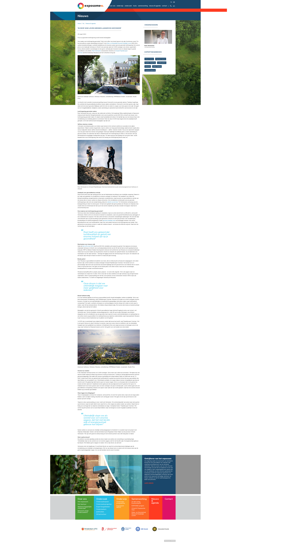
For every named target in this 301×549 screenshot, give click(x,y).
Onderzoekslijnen (102, 501)
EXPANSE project (138, 506)
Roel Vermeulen (96, 51)
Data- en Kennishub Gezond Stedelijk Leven (119, 43)
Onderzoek (128, 6)
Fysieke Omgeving (150, 63)
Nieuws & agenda (155, 6)
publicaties (100, 512)
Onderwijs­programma (120, 502)
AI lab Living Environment (136, 502)
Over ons (112, 6)
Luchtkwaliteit (162, 63)
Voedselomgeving (150, 70)
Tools (135, 6)
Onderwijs (120, 6)
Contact (164, 6)
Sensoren (147, 66)
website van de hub (112, 202)
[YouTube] (174, 2)
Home (106, 6)
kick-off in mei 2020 (88, 246)
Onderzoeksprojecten (104, 504)
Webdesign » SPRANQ (170, 540)
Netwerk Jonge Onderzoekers (83, 511)
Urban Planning (157, 66)
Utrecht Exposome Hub (138, 509)
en (174, 6)
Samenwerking (143, 6)
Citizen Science (149, 59)
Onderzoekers (101, 509)
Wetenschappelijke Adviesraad (85, 507)
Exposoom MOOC (120, 506)
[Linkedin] (171, 2)
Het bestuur (82, 504)
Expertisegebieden (103, 507)
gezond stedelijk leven (109, 220)
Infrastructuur (101, 514)
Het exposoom (83, 501)
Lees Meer (148, 483)
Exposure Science (160, 59)
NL (83, 23)
